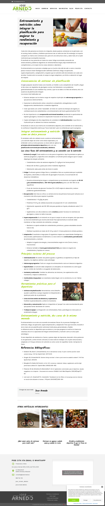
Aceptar (74, 500)
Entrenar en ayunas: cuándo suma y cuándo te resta (52, 442)
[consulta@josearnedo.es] (12, 1)
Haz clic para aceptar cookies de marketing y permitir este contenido (73, 472)
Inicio (37, 8)
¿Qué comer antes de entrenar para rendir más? (28, 442)
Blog (71, 8)
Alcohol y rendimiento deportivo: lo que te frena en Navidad (76, 443)
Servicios (53, 8)
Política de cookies (78, 503)
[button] (102, 487)
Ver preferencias (97, 500)
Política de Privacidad (87, 503)
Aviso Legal (95, 503)
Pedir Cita (79, 8)
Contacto (88, 8)
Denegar (86, 500)
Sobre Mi (45, 8)
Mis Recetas (63, 8)
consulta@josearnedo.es (19, 1)
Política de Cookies (52, 500)
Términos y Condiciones (52, 494)
